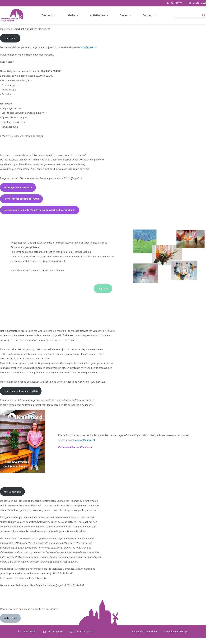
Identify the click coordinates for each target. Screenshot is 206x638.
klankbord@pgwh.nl (84, 439)
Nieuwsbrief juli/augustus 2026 (21, 391)
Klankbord (103, 288)
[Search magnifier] (203, 15)
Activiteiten (97, 15)
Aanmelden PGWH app (176, 631)
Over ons (47, 15)
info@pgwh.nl (88, 47)
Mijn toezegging (12, 491)
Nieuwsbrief (10, 38)
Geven (124, 15)
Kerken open (10, 618)
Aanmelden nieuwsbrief (144, 631)
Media (71, 15)
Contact (148, 15)
